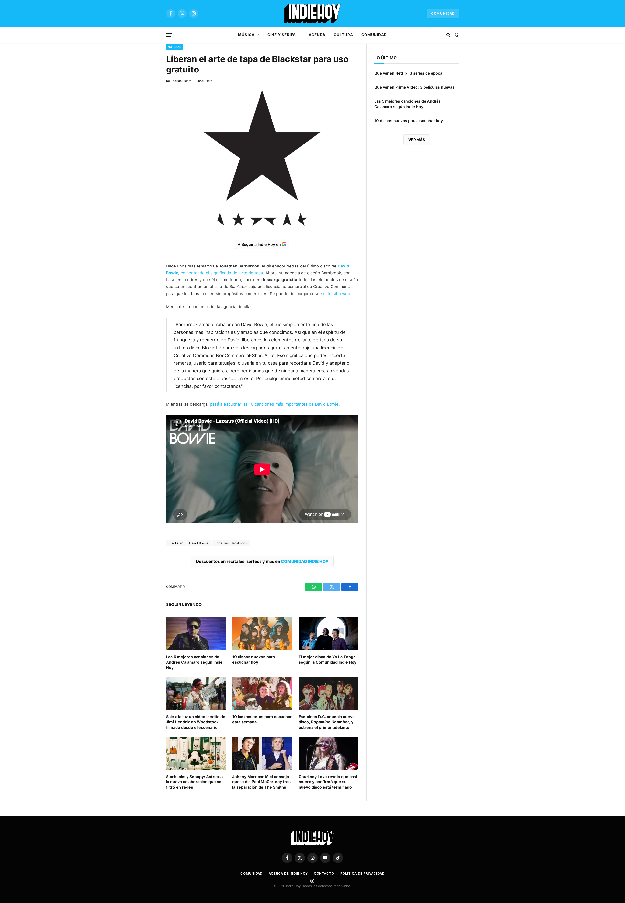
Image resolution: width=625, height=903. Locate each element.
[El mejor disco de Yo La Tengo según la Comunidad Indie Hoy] (328, 633)
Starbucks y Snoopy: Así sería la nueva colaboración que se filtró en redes (194, 782)
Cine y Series (281, 34)
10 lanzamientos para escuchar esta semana (262, 719)
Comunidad (443, 13)
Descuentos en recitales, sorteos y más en (262, 561)
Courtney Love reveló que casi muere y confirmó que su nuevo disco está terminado (328, 782)
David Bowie (199, 543)
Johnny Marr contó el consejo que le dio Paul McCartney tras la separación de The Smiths (261, 782)
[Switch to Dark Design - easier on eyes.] (456, 35)
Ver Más (416, 139)
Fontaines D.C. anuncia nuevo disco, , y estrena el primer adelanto (327, 722)
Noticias (174, 47)
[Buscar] (448, 35)
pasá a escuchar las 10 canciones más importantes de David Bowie (274, 404)
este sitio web (336, 293)
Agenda (317, 34)
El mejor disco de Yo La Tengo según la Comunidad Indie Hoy (327, 659)
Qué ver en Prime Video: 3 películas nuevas (414, 87)
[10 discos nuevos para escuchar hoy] (262, 633)
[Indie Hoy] (312, 13)
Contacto (324, 873)
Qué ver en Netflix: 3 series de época (408, 73)
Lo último (385, 57)
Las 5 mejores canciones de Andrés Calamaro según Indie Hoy (194, 662)
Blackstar (175, 543)
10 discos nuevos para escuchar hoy (253, 659)
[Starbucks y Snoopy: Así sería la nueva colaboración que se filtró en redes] (196, 753)
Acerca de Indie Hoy (288, 873)
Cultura (343, 34)
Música (246, 34)
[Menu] (169, 35)
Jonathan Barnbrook (231, 543)
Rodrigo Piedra (181, 80)
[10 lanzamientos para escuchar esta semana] (262, 693)
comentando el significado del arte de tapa (222, 272)
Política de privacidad (362, 873)
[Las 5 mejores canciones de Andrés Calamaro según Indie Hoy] (196, 633)
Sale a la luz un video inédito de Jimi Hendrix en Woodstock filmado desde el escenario (195, 722)
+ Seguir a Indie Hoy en (260, 244)
